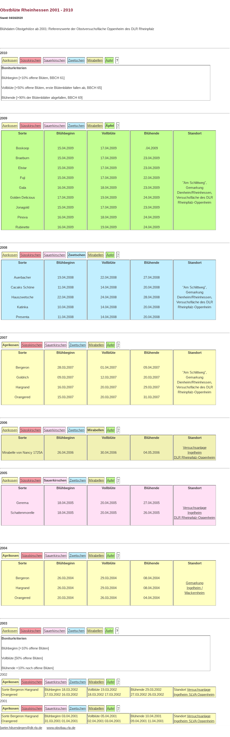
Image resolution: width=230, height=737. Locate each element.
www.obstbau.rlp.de (61, 728)
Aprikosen (9, 60)
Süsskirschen (30, 60)
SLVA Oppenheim (202, 694)
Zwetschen (76, 60)
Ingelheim (181, 694)
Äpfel (109, 60)
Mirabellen (94, 60)
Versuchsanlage (198, 689)
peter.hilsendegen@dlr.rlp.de (21, 728)
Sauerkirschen (54, 60)
